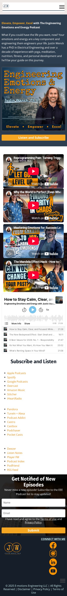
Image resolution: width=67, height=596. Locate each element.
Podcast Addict (16, 418)
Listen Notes (14, 453)
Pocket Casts (15, 434)
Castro (11, 422)
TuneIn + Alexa (16, 413)
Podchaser (13, 430)
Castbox (12, 426)
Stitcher (12, 394)
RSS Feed (12, 470)
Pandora (12, 409)
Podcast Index (15, 461)
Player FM (13, 457)
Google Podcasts (17, 381)
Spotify (11, 377)
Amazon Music (16, 390)
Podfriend (13, 465)
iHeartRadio (14, 398)
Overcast (12, 386)
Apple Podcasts (16, 373)
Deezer (11, 448)
